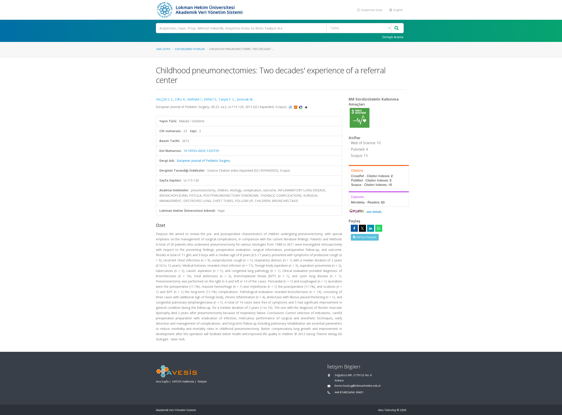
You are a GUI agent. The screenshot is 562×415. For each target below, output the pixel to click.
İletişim (202, 381)
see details (374, 211)
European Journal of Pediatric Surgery (203, 160)
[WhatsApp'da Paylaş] (378, 228)
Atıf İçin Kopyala (366, 237)
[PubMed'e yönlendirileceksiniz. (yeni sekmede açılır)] (291, 107)
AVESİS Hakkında (183, 381)
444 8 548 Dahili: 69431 (349, 392)
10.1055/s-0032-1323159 (201, 151)
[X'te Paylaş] (362, 228)
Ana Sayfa (163, 49)
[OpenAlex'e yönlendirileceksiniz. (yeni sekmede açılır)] (306, 107)
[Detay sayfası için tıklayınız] (360, 117)
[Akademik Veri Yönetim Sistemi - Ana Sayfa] (165, 10)
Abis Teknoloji (387, 410)
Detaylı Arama (392, 37)
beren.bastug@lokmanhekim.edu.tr (358, 386)
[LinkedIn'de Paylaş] (370, 228)
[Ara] (397, 28)
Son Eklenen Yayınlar (190, 49)
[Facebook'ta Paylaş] (354, 228)
